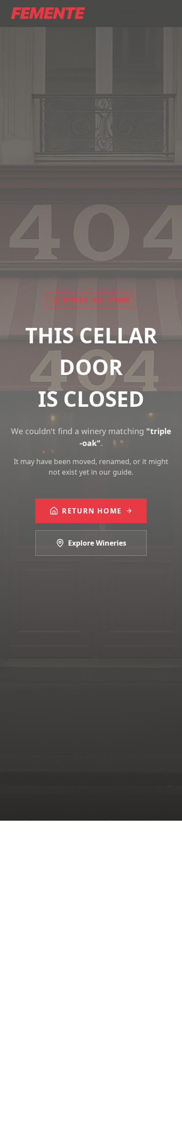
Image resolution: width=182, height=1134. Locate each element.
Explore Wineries (97, 543)
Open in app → (145, 13)
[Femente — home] (48, 13)
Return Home (92, 511)
